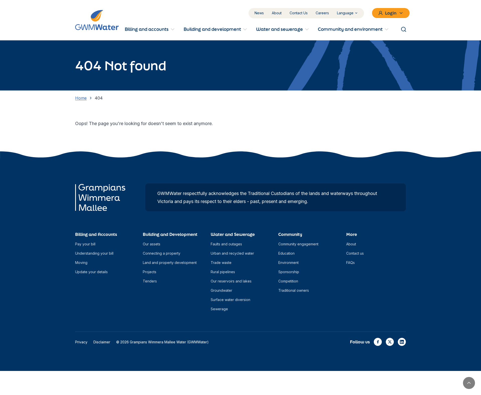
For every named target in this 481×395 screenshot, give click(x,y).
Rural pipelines (223, 272)
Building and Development (170, 234)
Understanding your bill (94, 253)
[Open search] (404, 29)
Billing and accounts (147, 29)
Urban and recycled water (232, 253)
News (259, 13)
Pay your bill (85, 244)
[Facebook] (378, 342)
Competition (288, 281)
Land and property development (170, 262)
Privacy (81, 342)
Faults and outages (226, 244)
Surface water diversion (230, 300)
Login (391, 13)
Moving (81, 262)
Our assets (151, 244)
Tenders (150, 281)
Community (290, 234)
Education (286, 253)
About (277, 13)
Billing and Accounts (96, 234)
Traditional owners (293, 290)
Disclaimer (101, 342)
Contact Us (299, 13)
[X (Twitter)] (390, 342)
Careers (322, 13)
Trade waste (221, 262)
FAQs (350, 262)
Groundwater (221, 290)
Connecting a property (161, 253)
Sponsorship (288, 272)
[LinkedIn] (402, 342)
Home (81, 98)
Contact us (355, 253)
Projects (149, 272)
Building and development (212, 29)
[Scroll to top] (469, 383)
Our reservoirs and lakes (231, 281)
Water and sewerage (279, 29)
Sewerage (219, 309)
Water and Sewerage (233, 234)
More (351, 234)
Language (345, 13)
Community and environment (350, 29)
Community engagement (298, 244)
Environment (288, 262)
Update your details (91, 272)
